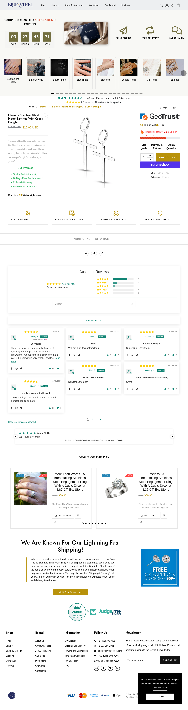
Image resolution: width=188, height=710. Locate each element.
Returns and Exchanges (76, 651)
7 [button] (102, 523)
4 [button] (92, 523)
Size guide (144, 147)
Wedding (94, 5)
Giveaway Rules (43, 646)
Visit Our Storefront (70, 592)
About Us (39, 641)
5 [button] (95, 523)
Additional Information (91, 239)
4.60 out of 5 (68, 284)
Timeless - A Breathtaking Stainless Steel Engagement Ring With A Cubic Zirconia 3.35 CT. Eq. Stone (156, 481)
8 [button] (105, 523)
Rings (43, 5)
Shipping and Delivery (75, 646)
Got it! (160, 697)
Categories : (156, 177)
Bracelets (105, 80)
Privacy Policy (71, 660)
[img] (31, 332)
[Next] (184, 73)
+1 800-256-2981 (106, 646)
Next (174, 108)
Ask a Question (171, 147)
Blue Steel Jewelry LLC (136, 697)
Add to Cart (167, 157)
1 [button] (83, 523)
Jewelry (55, 5)
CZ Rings (152, 80)
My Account (70, 641)
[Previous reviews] (16, 437)
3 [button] (89, 523)
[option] (94, 150)
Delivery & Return (157, 147)
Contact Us (40, 670)
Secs (47, 44)
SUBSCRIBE (170, 660)
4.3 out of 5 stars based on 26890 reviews (108, 98)
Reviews (125, 5)
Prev (165, 108)
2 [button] (92, 419)
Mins (35, 44)
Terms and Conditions (75, 656)
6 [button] (99, 523)
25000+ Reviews (43, 651)
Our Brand (110, 5)
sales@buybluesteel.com (110, 651)
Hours (24, 44)
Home (31, 106)
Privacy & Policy (160, 688)
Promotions (40, 660)
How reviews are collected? (22, 422)
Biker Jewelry (36, 80)
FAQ (67, 665)
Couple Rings (128, 80)
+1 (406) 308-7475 (106, 641)
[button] (73, 102)
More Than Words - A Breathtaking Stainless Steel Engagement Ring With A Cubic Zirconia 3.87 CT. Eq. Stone (70, 481)
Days (12, 44)
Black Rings (59, 80)
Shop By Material (74, 5)
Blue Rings (82, 80)
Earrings (175, 80)
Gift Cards (40, 665)
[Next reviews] (172, 437)
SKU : (154, 172)
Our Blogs (40, 656)
